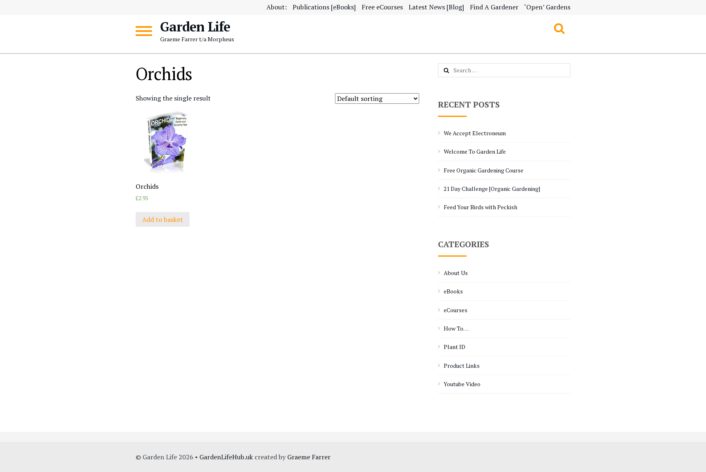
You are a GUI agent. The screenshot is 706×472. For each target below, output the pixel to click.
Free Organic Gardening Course (483, 170)
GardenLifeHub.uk (226, 456)
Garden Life (195, 26)
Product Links (462, 365)
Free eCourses (382, 6)
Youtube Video (462, 384)
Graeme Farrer (309, 456)
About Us (456, 273)
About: (276, 6)
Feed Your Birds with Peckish (480, 207)
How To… (456, 328)
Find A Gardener (494, 6)
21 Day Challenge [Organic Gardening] (492, 188)
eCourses (455, 310)
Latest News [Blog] (436, 6)
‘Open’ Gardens (547, 6)
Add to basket (162, 219)
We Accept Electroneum (475, 133)
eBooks (453, 291)
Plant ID (454, 347)
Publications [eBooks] (324, 6)
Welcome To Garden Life (475, 151)
